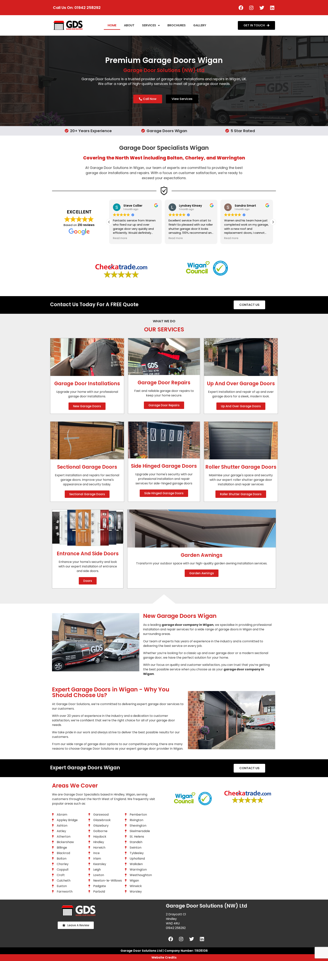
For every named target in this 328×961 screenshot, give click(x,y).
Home (112, 25)
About (129, 25)
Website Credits (164, 957)
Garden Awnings (201, 555)
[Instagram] (251, 7)
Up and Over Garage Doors (241, 383)
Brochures (176, 25)
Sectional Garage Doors (87, 467)
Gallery (199, 25)
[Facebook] (241, 7)
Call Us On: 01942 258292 (77, 7)
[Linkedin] (272, 7)
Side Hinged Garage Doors (164, 466)
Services (149, 25)
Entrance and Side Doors (88, 553)
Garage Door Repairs (164, 382)
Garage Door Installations (87, 383)
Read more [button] (120, 238)
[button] (273, 222)
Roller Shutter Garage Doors (240, 467)
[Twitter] (261, 7)
